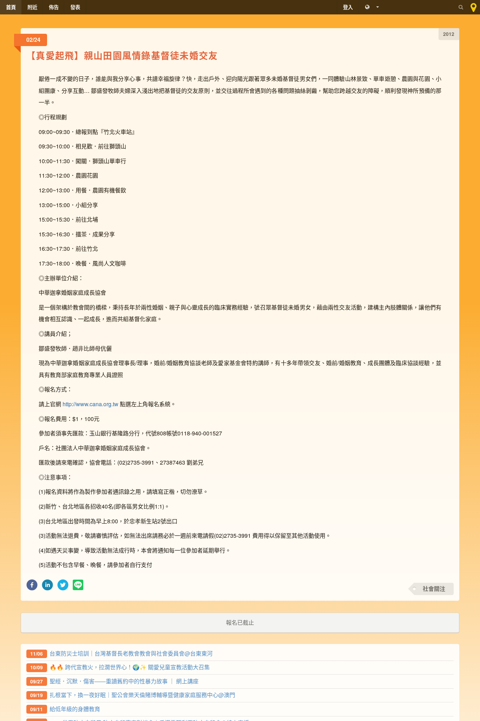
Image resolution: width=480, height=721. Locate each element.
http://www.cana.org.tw (90, 404)
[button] (32, 586)
